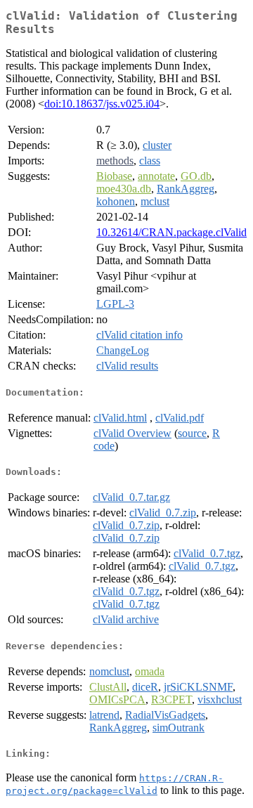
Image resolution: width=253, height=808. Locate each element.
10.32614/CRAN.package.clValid (171, 232)
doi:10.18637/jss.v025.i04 (102, 104)
